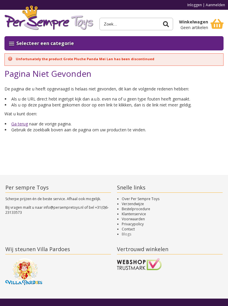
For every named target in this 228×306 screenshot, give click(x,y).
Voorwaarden (133, 218)
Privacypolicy (133, 224)
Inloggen (194, 4)
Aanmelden (215, 4)
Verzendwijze (133, 203)
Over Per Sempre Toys (140, 198)
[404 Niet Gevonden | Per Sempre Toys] (49, 20)
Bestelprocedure (136, 208)
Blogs (126, 234)
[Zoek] (166, 24)
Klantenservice (134, 213)
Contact (128, 229)
